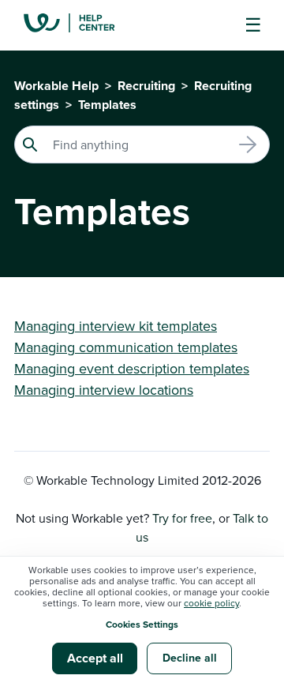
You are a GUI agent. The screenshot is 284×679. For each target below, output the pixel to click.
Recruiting (146, 86)
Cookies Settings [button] (142, 624)
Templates (107, 105)
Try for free (182, 518)
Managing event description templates (131, 368)
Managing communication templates (125, 347)
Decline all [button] (190, 658)
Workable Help (56, 86)
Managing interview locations (103, 390)
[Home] (81, 25)
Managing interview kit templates (115, 326)
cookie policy (211, 603)
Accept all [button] (95, 658)
